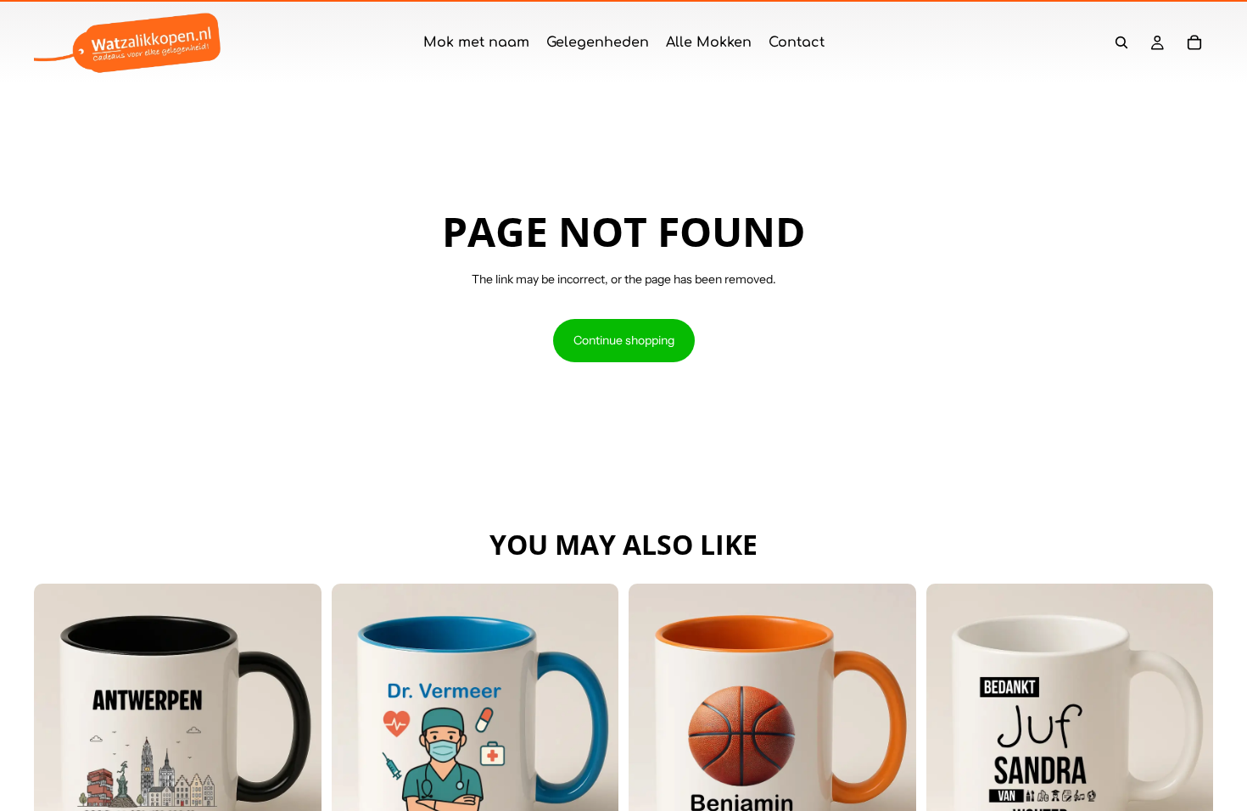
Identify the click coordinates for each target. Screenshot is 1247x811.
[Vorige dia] (59, 727)
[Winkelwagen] (1194, 42)
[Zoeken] (1121, 42)
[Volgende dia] (296, 727)
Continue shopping (623, 340)
